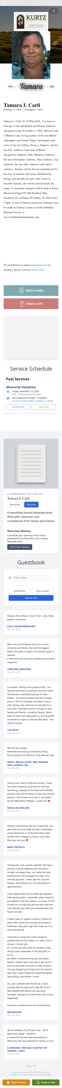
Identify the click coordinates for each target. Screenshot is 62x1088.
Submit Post (31, 597)
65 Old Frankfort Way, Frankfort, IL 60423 (32, 400)
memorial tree (40, 265)
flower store (37, 269)
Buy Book (31, 504)
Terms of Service (39, 1074)
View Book (15, 504)
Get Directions (18, 407)
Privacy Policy (22, 1074)
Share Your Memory (20, 546)
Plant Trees (43, 407)
